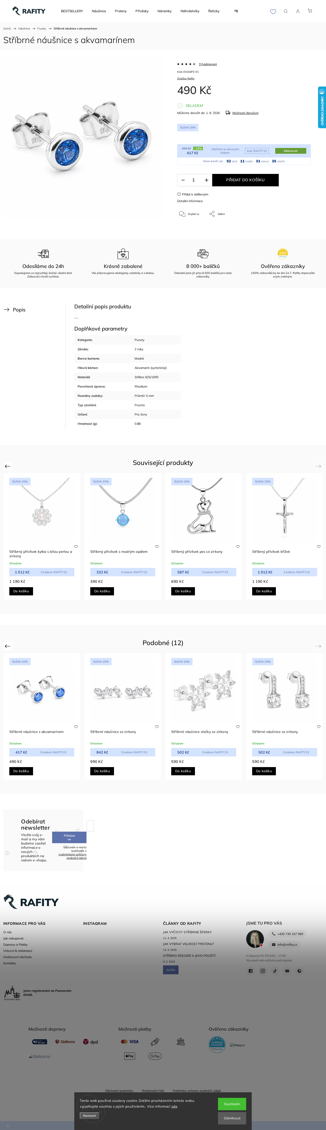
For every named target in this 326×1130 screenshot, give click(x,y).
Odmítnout (232, 1118)
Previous (8, 466)
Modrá (139, 358)
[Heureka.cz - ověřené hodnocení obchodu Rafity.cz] (217, 1045)
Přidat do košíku (245, 180)
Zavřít (301, 228)
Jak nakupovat (13, 938)
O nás (7, 932)
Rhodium (141, 386)
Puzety (139, 340)
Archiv (170, 970)
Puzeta (140, 405)
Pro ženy (141, 414)
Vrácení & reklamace (17, 951)
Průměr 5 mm (144, 396)
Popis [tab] (19, 309)
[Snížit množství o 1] (183, 180)
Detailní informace (190, 201)
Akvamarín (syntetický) (151, 368)
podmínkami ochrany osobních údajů (72, 856)
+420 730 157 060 (290, 934)
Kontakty (9, 963)
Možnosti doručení (245, 113)
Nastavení (89, 1115)
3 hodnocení (208, 64)
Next (319, 466)
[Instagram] (262, 971)
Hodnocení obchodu (17, 957)
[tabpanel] (42, 536)
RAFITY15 (257, 151)
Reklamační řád (153, 1091)
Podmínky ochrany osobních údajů (197, 1091)
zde (174, 1106)
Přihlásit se (69, 837)
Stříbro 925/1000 (146, 377)
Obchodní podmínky (119, 1091)
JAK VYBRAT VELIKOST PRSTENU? (188, 944)
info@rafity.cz (287, 945)
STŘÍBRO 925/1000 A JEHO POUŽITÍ (189, 956)
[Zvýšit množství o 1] (206, 180)
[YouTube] (287, 971)
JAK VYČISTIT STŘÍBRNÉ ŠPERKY (187, 932)
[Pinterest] (299, 971)
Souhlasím (232, 1104)
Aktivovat (291, 151)
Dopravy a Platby (15, 945)
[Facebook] (250, 971)
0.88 (138, 424)
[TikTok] (275, 971)
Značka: (185, 78)
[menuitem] (72, 11)
